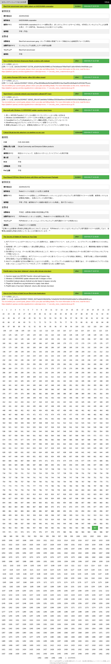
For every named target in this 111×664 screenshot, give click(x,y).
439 (58, 406)
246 (89, 360)
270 (16, 368)
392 (101, 394)
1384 (80, 637)
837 (70, 498)
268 (4, 368)
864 (16, 507)
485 (10, 419)
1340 (107, 624)
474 (52, 415)
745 (58, 477)
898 (4, 515)
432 (16, 406)
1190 (65, 587)
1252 (52, 603)
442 (76, 406)
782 (64, 486)
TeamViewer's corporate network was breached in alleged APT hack (27, 94)
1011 (45, 540)
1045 (59, 549)
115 (58, 331)
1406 (10, 645)
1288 (80, 612)
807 (107, 490)
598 (40, 444)
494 (64, 419)
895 (95, 511)
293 (46, 373)
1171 (45, 582)
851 (46, 503)
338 (101, 381)
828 (16, 498)
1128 (79, 570)
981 (70, 532)
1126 (65, 570)
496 (76, 419)
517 (95, 423)
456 (52, 410)
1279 (17, 612)
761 (46, 482)
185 (46, 347)
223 (58, 356)
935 (10, 524)
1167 (18, 582)
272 (28, 368)
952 (4, 528)
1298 (38, 616)
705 (34, 469)
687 (34, 465)
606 (89, 444)
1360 (24, 633)
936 (16, 524)
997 (59, 536)
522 (16, 427)
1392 (24, 641)
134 (64, 335)
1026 (38, 545)
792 (16, 490)
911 (83, 515)
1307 (100, 616)
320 (101, 377)
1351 (73, 628)
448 (4, 410)
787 (95, 486)
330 (52, 381)
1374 (10, 637)
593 (10, 444)
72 (40, 322)
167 (46, 343)
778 (40, 486)
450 (16, 410)
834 (52, 498)
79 (76, 322)
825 (107, 494)
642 (89, 452)
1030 (66, 545)
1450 (93, 654)
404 (64, 398)
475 (58, 415)
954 (16, 528)
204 (52, 352)
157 (95, 339)
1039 (17, 549)
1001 (85, 536)
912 (89, 515)
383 (46, 394)
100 (76, 326)
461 (83, 410)
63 (102, 318)
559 (22, 436)
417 (34, 402)
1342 (10, 628)
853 (58, 503)
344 (28, 385)
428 (101, 402)
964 (76, 528)
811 (22, 494)
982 (76, 532)
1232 (24, 599)
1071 (17, 557)
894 (89, 511)
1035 (100, 545)
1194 (93, 587)
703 (22, 469)
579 (34, 440)
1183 (18, 587)
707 (46, 469)
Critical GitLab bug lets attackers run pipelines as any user (24, 132)
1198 (10, 591)
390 (89, 394)
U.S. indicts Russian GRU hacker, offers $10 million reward (24, 77)
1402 (93, 641)
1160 (79, 578)
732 (89, 473)
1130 (93, 570)
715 (95, 469)
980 (64, 532)
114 (52, 331)
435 (34, 406)
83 (97, 322)
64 (107, 318)
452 (28, 410)
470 (28, 415)
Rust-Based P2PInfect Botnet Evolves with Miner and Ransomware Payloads (30, 177)
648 (16, 456)
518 (101, 423)
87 (9, 326)
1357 (3, 633)
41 (97, 314)
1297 (31, 616)
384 (52, 394)
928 (76, 519)
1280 (24, 612)
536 (101, 427)
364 (40, 389)
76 (61, 322)
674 (64, 461)
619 (58, 448)
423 (70, 402)
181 (22, 347)
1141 (59, 574)
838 (76, 498)
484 (4, 419)
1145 (86, 574)
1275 (100, 607)
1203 (45, 591)
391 (95, 394)
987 (107, 532)
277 (58, 368)
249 (107, 360)
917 (10, 519)
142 (4, 339)
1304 (80, 616)
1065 (86, 553)
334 (76, 381)
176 (101, 343)
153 (70, 339)
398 (28, 398)
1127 (72, 570)
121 (94, 331)
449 (10, 410)
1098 (93, 561)
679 (95, 461)
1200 (24, 591)
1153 (31, 578)
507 (34, 423)
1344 (24, 628)
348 (52, 385)
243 (70, 360)
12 (56, 310)
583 (58, 440)
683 (10, 465)
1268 (52, 607)
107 (10, 331)
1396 (52, 641)
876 (89, 507)
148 (40, 339)
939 (34, 524)
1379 (45, 637)
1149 (4, 578)
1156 (52, 578)
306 (16, 377)
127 (22, 335)
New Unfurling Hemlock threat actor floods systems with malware (26, 61)
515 (83, 423)
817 (58, 494)
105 (107, 326)
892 (76, 511)
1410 (38, 645)
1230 (10, 599)
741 (34, 477)
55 (61, 318)
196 (4, 352)
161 (10, 343)
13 (61, 310)
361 (22, 389)
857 (83, 503)
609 (107, 444)
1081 (86, 557)
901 (22, 515)
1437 (3, 654)
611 (10, 448)
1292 (107, 612)
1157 (59, 578)
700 (4, 469)
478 (76, 415)
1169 (31, 582)
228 (89, 356)
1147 (100, 574)
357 (107, 385)
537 (107, 427)
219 (34, 356)
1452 (107, 654)
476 (64, 415)
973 (22, 532)
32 (50, 314)
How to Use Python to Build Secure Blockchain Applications (24, 293)
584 (64, 440)
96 (55, 326)
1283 (45, 612)
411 (107, 398)
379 (22, 394)
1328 (24, 624)
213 (107, 352)
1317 (59, 620)
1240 (80, 599)
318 (89, 377)
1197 (3, 591)
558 (16, 436)
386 (64, 394)
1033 (86, 545)
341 (10, 385)
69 (24, 322)
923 (46, 519)
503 (10, 423)
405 (70, 398)
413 (10, 402)
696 (89, 465)
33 (55, 314)
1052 (107, 549)
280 (76, 368)
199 (22, 352)
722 (28, 473)
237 (34, 360)
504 (16, 423)
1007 (17, 540)
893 (83, 511)
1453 (39, 658)
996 (53, 536)
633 (34, 452)
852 (52, 503)
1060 (52, 553)
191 (83, 347)
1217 (31, 595)
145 (22, 339)
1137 (31, 574)
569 (83, 436)
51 (40, 318)
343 (22, 385)
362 (28, 389)
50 (35, 318)
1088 (24, 561)
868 (40, 507)
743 (46, 477)
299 (83, 373)
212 (101, 352)
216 (16, 356)
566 (64, 436)
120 (88, 331)
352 (76, 385)
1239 (73, 599)
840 (89, 498)
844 (4, 503)
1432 (80, 649)
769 (95, 482)
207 (70, 352)
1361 (31, 633)
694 (76, 465)
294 (52, 373)
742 (40, 477)
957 (34, 528)
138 (89, 335)
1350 (66, 628)
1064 (80, 553)
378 (16, 394)
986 (101, 532)
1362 (38, 633)
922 (40, 519)
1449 (86, 654)
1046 (66, 549)
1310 (10, 620)
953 (10, 528)
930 (89, 519)
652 (40, 456)
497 (83, 419)
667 (22, 461)
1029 (59, 545)
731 (83, 473)
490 (40, 419)
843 (107, 498)
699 (107, 465)
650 (28, 456)
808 (4, 494)
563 (46, 436)
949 (95, 524)
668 (28, 461)
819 (70, 494)
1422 (10, 649)
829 (22, 498)
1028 (52, 545)
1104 (25, 565)
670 (40, 461)
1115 (99, 565)
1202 (38, 591)
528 (52, 427)
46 (14, 318)
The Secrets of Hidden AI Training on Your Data (20, 237)
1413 (59, 645)
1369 (86, 633)
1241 (86, 599)
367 (58, 389)
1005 (3, 540)
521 (10, 427)
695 (83, 465)
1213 (3, 595)
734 (101, 473)
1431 (73, 649)
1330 (38, 624)
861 (107, 503)
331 (58, 381)
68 (19, 322)
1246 (10, 603)
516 (89, 423)
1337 (86, 624)
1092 (52, 561)
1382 (66, 637)
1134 (11, 574)
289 (22, 373)
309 (34, 377)
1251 (45, 603)
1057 (31, 553)
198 (16, 352)
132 (52, 335)
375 (107, 389)
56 (66, 318)
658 (76, 456)
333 (70, 381)
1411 (45, 645)
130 (40, 335)
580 (40, 440)
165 (34, 343)
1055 (17, 553)
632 (28, 452)
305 (10, 377)
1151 (18, 578)
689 (46, 465)
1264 (24, 607)
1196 (106, 587)
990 (17, 536)
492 (52, 419)
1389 (3, 641)
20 (98, 310)
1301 (59, 616)
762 (52, 482)
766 (76, 482)
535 (95, 427)
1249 (31, 603)
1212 (107, 591)
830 (28, 498)
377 (10, 394)
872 (64, 507)
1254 (66, 603)
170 (64, 343)
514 (76, 423)
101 (83, 326)
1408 (24, 645)
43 (107, 314)
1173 (59, 582)
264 (89, 364)
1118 (11, 570)
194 (101, 347)
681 (107, 461)
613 (22, 448)
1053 (3, 553)
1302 (66, 616)
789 (107, 486)
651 (34, 456)
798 (52, 490)
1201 (31, 591)
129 (34, 335)
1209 (86, 591)
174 (89, 343)
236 (28, 360)
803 (83, 490)
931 (95, 519)
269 (10, 368)
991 (23, 536)
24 (9, 314)
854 (64, 503)
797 (46, 490)
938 (28, 524)
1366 (66, 633)
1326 (10, 624)
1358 (10, 633)
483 (107, 415)
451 (22, 410)
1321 (86, 620)
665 (10, 461)
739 (22, 477)
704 (28, 469)
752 (101, 477)
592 (4, 444)
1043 (45, 549)
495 (70, 419)
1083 (100, 557)
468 (16, 415)
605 (83, 444)
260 (64, 364)
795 (34, 490)
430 (4, 406)
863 (10, 507)
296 (64, 373)
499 (95, 419)
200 (28, 352)
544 (40, 431)
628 (4, 452)
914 (101, 515)
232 (4, 360)
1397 (59, 641)
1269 (59, 607)
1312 (24, 620)
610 (4, 448)
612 (16, 448)
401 (46, 398)
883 (22, 511)
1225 (86, 595)
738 (16, 477)
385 (58, 394)
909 (70, 515)
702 (16, 469)
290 (28, 373)
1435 (100, 649)
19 (93, 310)
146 (28, 339)
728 (64, 473)
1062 (66, 553)
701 (10, 469)
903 (34, 515)
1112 (79, 565)
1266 (38, 607)
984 (89, 532)
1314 (38, 620)
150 (52, 339)
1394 (38, 641)
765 (70, 482)
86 (3, 326)
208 (77, 352)
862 (4, 507)
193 (95, 347)
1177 (86, 582)
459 (70, 410)
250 (4, 364)
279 (70, 368)
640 (76, 452)
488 (28, 419)
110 (29, 331)
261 (70, 364)
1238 (66, 599)
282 (89, 368)
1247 (17, 603)
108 (16, 331)
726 (52, 473)
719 (10, 473)
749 (83, 477)
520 (4, 427)
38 (81, 314)
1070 (10, 557)
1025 (31, 545)
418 (40, 402)
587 (83, 440)
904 (40, 515)
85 (107, 322)
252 (16, 364)
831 (34, 498)
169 (58, 343)
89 (19, 326)
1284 (52, 612)
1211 (100, 591)
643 (95, 452)
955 (22, 528)
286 (4, 373)
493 (58, 419)
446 (101, 406)
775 (22, 486)
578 (28, 440)
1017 (86, 540)
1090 (38, 561)
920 (28, 519)
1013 (59, 540)
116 (64, 331)
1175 (72, 582)
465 (107, 410)
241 (58, 360)
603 (70, 444)
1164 (106, 578)
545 (46, 431)
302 (101, 373)
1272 (80, 607)
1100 (107, 561)
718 (4, 473)
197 (10, 352)
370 (76, 389)
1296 (24, 616)
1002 (92, 536)
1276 (107, 607)
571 (95, 436)
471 (34, 415)
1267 (45, 607)
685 (22, 465)
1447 (73, 654)
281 (83, 368)
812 (28, 494)
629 (10, 452)
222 (52, 356)
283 (95, 368)
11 (51, 310)
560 (28, 436)
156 (89, 339)
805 (95, 490)
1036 (107, 545)
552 (89, 431)
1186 (38, 587)
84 (102, 322)
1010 (38, 540)
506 (28, 423)
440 (64, 406)
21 (103, 310)
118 (76, 331)
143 (10, 339)
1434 (93, 649)
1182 (11, 587)
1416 (80, 645)
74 (50, 322)
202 (40, 352)
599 (46, 444)
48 (24, 318)
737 (10, 477)
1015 (73, 540)
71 (35, 322)
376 (4, 394)
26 (19, 314)
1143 (72, 574)
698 (101, 465)
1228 (107, 595)
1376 (24, 637)
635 (46, 452)
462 (89, 410)
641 (83, 452)
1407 (17, 645)
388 (76, 394)
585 (70, 440)
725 (46, 473)
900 (16, 515)
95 (50, 326)
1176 (79, 582)
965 (83, 528)
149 (46, 339)
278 (64, 368)
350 (64, 385)
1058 (38, 553)
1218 (38, 595)
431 (10, 406)
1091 (45, 561)
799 (58, 490)
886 (40, 511)
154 (76, 339)
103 (95, 326)
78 (71, 322)
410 (101, 398)
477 (70, 415)
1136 (24, 574)
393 (107, 394)
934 (4, 524)
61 (92, 318)
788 (101, 486)
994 (41, 536)
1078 (66, 557)
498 (89, 419)
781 (58, 486)
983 (83, 532)
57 (71, 318)
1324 (107, 620)
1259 (100, 603)
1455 (53, 658)
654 (52, 456)
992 (29, 536)
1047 (73, 549)
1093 (59, 561)
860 (101, 503)
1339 (100, 624)
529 (58, 427)
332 (64, 381)
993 (35, 536)
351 (70, 385)
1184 (24, 587)
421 (58, 402)
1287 (73, 612)
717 (107, 469)
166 (40, 343)
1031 (73, 545)
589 (95, 440)
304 (4, 377)
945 (70, 524)
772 (4, 486)
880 (4, 511)
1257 (86, 603)
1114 (93, 565)
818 (64, 494)
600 (52, 444)
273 (34, 368)
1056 (24, 553)
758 (28, 482)
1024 (24, 545)
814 (40, 494)
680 (101, 461)
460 (76, 410)
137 (83, 335)
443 (83, 406)
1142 (65, 574)
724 (40, 473)
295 (58, 373)
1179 (100, 582)
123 (106, 331)
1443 (45, 654)
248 (101, 360)
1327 (17, 624)
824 (101, 494)
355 (95, 385)
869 (46, 507)
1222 (66, 595)
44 (3, 318)
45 (9, 318)
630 (16, 452)
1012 (52, 540)
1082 (93, 557)
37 (76, 314)
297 (70, 373)
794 (28, 490)
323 (10, 381)
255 (34, 364)
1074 (38, 557)
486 (16, 419)
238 (40, 360)
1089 (31, 561)
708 (52, 469)
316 (76, 377)
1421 (3, 649)
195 (107, 347)
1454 (46, 658)
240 (52, 360)
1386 (93, 637)
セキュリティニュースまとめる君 (14, 2)
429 (107, 402)
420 (52, 402)
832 (40, 498)
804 (89, 490)
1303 (73, 616)
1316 (52, 620)
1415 (73, 645)
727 (58, 473)
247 (95, 360)
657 (70, 456)
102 (89, 326)
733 (95, 473)
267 (107, 364)
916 (4, 519)
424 (76, 402)
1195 (100, 587)
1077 (59, 557)
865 (22, 507)
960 (52, 528)
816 (52, 494)
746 (64, 477)
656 (64, 456)
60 (87, 318)
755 (10, 482)
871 (58, 507)
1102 (11, 565)
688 (40, 465)
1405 (3, 645)
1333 (59, 624)
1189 (59, 587)
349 (58, 385)
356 (101, 385)
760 (40, 482)
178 (4, 347)
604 (76, 444)
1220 (52, 595)
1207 (72, 591)
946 (76, 524)
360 (16, 389)
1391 (17, 641)
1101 (4, 565)
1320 (80, 620)
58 (76, 318)
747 (70, 477)
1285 (59, 612)
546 (52, 431)
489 (34, 419)
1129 (86, 570)
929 (83, 519)
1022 (10, 545)
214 (4, 356)
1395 (45, 641)
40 (92, 314)
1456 (60, 658)
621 (70, 448)
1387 (100, 637)
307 (22, 377)
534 (89, 427)
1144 (79, 574)
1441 (31, 654)
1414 (66, 645)
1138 (38, 574)
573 (107, 436)
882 (16, 511)
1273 (86, 607)
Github (107, 2)
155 (83, 339)
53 (50, 318)
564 (52, 436)
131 (46, 335)
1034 (93, 545)
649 (22, 456)
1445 (59, 654)
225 (70, 356)
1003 (99, 536)
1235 (45, 599)
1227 (100, 595)
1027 (45, 545)
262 (76, 364)
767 (83, 482)
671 (46, 461)
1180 (106, 582)
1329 (31, 624)
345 (34, 385)
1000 (78, 536)
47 (19, 318)
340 (4, 385)
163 (22, 343)
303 (107, 373)
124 (4, 335)
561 (34, 436)
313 (58, 377)
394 (4, 398)
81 (87, 322)
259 (58, 364)
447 (107, 406)
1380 (52, 637)
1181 (4, 587)
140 (101, 335)
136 (76, 335)
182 (28, 347)
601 (58, 444)
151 (58, 339)
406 (77, 398)
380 (28, 394)
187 (58, 347)
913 (95, 515)
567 (70, 436)
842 (101, 498)
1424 (24, 649)
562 (40, 436)
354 (89, 385)
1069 (3, 557)
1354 (93, 628)
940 (40, 524)
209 (83, 352)
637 (58, 452)
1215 (17, 595)
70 (29, 322)
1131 (99, 570)
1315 (45, 620)
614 (28, 448)
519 (107, 423)
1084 (107, 557)
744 (52, 477)
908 (64, 515)
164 (28, 343)
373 (95, 389)
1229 (3, 599)
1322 (93, 620)
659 (83, 456)
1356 (107, 628)
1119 (18, 570)
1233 (31, 599)
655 (58, 456)
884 (28, 511)
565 (58, 436)
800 (64, 490)
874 (76, 507)
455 (46, 410)
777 (34, 486)
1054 (10, 553)
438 (52, 406)
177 (107, 343)
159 (107, 339)
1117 (4, 570)
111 (34, 331)
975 (34, 532)
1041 (31, 549)
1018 (93, 540)
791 (10, 490)
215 (10, 356)
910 (77, 515)
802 (76, 490)
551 (83, 431)
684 (16, 465)
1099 (100, 561)
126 (16, 335)
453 (34, 410)
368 (64, 389)
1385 (86, 637)
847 (22, 503)
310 (40, 377)
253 (22, 364)
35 (66, 314)
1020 (107, 540)
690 (52, 465)
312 (52, 377)
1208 (79, 591)
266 (101, 364)
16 (77, 310)
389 (83, 394)
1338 (93, 624)
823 (95, 494)
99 (71, 326)
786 (89, 486)
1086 (10, 561)
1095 (73, 561)
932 (101, 519)
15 (72, 310)
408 (89, 398)
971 (10, 532)
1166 (11, 582)
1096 (80, 561)
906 (52, 515)
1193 (86, 587)
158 (101, 339)
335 (83, 381)
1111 (72, 565)
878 (101, 507)
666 (16, 461)
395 (10, 398)
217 (22, 356)
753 (107, 477)
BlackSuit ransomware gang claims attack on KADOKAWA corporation (28, 6)
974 (28, 532)
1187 (45, 587)
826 (4, 498)
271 (22, 368)
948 (89, 524)
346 (40, 385)
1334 (66, 624)
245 (83, 360)
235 (22, 360)
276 (52, 368)
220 (40, 356)
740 (28, 477)
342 (16, 385)
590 (101, 440)
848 (28, 503)
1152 (24, 578)
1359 (17, 633)
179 (10, 347)
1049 (86, 549)
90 (24, 326)
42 (102, 314)
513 (70, 423)
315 (70, 377)
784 (76, 486)
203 (46, 352)
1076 (52, 557)
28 (29, 314)
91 (29, 326)
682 (4, 465)
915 (107, 515)
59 (81, 318)
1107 (45, 565)
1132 (106, 570)
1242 (93, 599)
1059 (45, 553)
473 (46, 415)
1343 (17, 628)
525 (34, 427)
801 (70, 490)
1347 (45, 628)
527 (46, 427)
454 (40, 410)
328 (40, 381)
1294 (10, 616)
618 (52, 448)
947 (83, 524)
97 (61, 326)
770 (101, 482)
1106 (39, 565)
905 (46, 515)
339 (107, 381)
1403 (100, 641)
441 (70, 406)
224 (64, 356)
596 (28, 444)
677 (83, 461)
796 (40, 490)
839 (83, 498)
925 (58, 519)
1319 (73, 620)
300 (89, 373)
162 (16, 343)
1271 (73, 607)
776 (28, 486)
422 (64, 402)
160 (4, 343)
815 (46, 494)
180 (16, 347)
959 (46, 528)
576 (16, 440)
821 (83, 494)
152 (64, 339)
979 (58, 532)
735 (107, 473)
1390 (10, 641)
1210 (93, 591)
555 (107, 431)
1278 (10, 612)
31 (45, 314)
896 (101, 511)
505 (22, 423)
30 (40, 314)
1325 (3, 624)
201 (34, 352)
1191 (72, 587)
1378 (38, 637)
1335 (73, 624)
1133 (4, 574)
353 (83, 385)
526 (40, 427)
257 (46, 364)
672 (52, 461)
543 (34, 431)
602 (64, 444)
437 (46, 406)
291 (34, 373)
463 (95, 410)
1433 (86, 649)
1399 (73, 641)
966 (89, 528)
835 (58, 498)
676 (76, 461)
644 (101, 452)
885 (34, 511)
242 (64, 360)
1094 (66, 561)
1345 (31, 628)
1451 (100, 654)
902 (28, 515)
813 (34, 494)
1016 (80, 540)
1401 (86, 641)
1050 (93, 549)
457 (58, 410)
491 (46, 419)
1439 (17, 654)
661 (95, 456)
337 (95, 381)
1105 (32, 565)
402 (52, 398)
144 (16, 339)
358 (4, 389)
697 (95, 465)
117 (70, 331)
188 (64, 347)
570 (89, 436)
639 (70, 452)
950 (101, 524)
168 (52, 343)
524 (28, 427)
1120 (24, 570)
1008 (24, 540)
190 (76, 347)
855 (70, 503)
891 (70, 511)
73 (45, 322)
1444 (52, 654)
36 (71, 314)
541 (22, 431)
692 (64, 465)
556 (4, 436)
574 (4, 440)
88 (14, 326)
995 (47, 536)
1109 (59, 565)
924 (52, 519)
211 (95, 352)
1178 (93, 582)
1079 (73, 557)
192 (89, 347)
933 (107, 519)
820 (76, 494)
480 (89, 415)
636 (52, 452)
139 (95, 335)
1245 (3, 603)
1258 (93, 603)
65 (3, 322)
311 (46, 377)
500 (101, 419)
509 (46, 423)
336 (89, 381)
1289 (86, 612)
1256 (80, 603)
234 (16, 360)
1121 (31, 570)
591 (107, 440)
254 (28, 364)
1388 (107, 637)
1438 (10, 654)
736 (4, 477)
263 (83, 364)
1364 (52, 633)
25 (14, 314)
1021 (3, 545)
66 (9, 322)
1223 (73, 595)
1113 (86, 565)
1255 (73, 603)
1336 (80, 624)
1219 (45, 595)
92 (35, 326)
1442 (38, 654)
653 (46, 456)
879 (107, 507)
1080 (80, 557)
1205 (59, 591)
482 (101, 415)
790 (4, 490)
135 (70, 335)
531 (70, 427)
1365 (59, 633)
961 (58, 528)
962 (64, 528)
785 (83, 486)
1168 (24, 582)
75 (55, 322)
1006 (10, 540)
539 (10, 431)
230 (101, 356)
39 (87, 314)
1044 (52, 549)
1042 (38, 549)
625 (95, 448)
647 (10, 456)
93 (40, 326)
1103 (18, 565)
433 (22, 406)
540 (16, 431)
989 (11, 536)
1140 (52, 574)
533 (83, 427)
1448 (80, 654)
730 (76, 473)
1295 (17, 616)
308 (28, 377)
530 (64, 427)
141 (107, 335)
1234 (38, 599)
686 (28, 465)
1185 (31, 587)
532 (76, 427)
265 (95, 364)
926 (64, 519)
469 (22, 415)
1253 (59, 603)
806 (101, 490)
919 (22, 519)
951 (107, 524)
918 (16, 519)
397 (22, 398)
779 (46, 486)
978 (52, 532)
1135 (18, 574)
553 (95, 431)
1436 (107, 649)
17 (82, 310)
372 (89, 389)
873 (70, 507)
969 (107, 528)
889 (58, 511)
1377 (31, 637)
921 (34, 519)
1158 (65, 578)
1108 (52, 565)
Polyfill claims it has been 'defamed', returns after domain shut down (27, 271)
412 (4, 402)
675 (70, 461)
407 (83, 398)
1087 (17, 561)
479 (83, 415)
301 (95, 373)
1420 (107, 645)
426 (89, 402)
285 (107, 368)
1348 (52, 628)
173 (83, 343)
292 (40, 373)
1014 (66, 540)
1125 (58, 570)
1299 (45, 616)
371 (83, 389)
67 (14, 322)
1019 (100, 540)
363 (34, 389)
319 (95, 377)
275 (46, 368)
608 (101, 444)
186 (52, 347)
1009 (31, 540)
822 (89, 494)
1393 (31, 641)
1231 (17, 599)
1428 (52, 649)
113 (46, 331)
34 (61, 314)
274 (40, 368)
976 (40, 532)
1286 (66, 612)
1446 (66, 654)
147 (34, 339)
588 (89, 440)
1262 (10, 607)
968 (101, 528)
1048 (80, 549)
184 (40, 347)
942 (52, 524)
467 (10, 415)
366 (52, 389)
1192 (79, 587)
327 (34, 381)
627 (107, 448)
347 (46, 385)
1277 (3, 612)
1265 (31, 607)
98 (66, 326)
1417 (86, 645)
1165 (4, 582)
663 (107, 456)
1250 (38, 603)
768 (89, 482)
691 (58, 465)
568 (76, 436)
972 (16, 532)
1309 (3, 620)
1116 (106, 565)
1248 (24, 603)
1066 (93, 553)
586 (76, 440)
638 (64, 452)
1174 (65, 582)
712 (76, 469)
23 (3, 314)
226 (76, 356)
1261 (3, 607)
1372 (107, 633)
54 (55, 318)
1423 (17, 649)
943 (58, 524)
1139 (45, 574)
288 (16, 373)
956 (28, 528)
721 (22, 473)
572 (101, 436)
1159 (72, 578)
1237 (59, 599)
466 (4, 415)
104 (101, 326)
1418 (93, 645)
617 (46, 448)
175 (95, 343)
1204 (52, 591)
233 (10, 360)
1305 (86, 616)
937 (22, 524)
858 (89, 503)
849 (34, 503)
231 (107, 356)
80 (81, 322)
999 (71, 536)
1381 (59, 637)
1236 (52, 599)
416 (28, 402)
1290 (93, 612)
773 (10, 486)
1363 (45, 633)
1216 (24, 595)
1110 (66, 565)
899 (10, 515)
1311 (17, 620)
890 (64, 511)
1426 (38, 649)
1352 (80, 628)
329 (46, 381)
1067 (100, 553)
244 (76, 360)
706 (40, 469)
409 (95, 398)
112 (40, 331)
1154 (38, 578)
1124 (52, 570)
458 (64, 410)
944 (64, 524)
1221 (59, 595)
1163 (100, 578)
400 (40, 398)
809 (10, 494)
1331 (45, 624)
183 (34, 347)
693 (70, 465)
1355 (100, 628)
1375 (17, 637)
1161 (86, 578)
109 (22, 331)
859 (95, 503)
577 (22, 440)
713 (83, 469)
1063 (73, 553)
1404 (107, 641)
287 (10, 373)
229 (95, 356)
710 (64, 469)
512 (64, 423)
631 (22, 452)
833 (46, 498)
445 (95, 406)
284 (101, 368)
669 (34, 461)
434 (28, 406)
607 (95, 444)
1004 (106, 536)
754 (4, 482)
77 (66, 322)
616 (40, 448)
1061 (59, 553)
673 (58, 461)
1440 (24, 654)
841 (95, 498)
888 (52, 511)
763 (58, 482)
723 (34, 473)
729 (70, 473)
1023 (17, 545)
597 (34, 444)
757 (22, 482)
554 (101, 431)
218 (28, 356)
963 (70, 528)
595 (22, 444)
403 (58, 398)
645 (107, 452)
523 (22, 427)
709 (58, 469)
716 (101, 469)
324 (16, 381)
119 (82, 331)
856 (76, 503)
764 (64, 482)
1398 (66, 641)
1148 (106, 574)
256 (40, 364)
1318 (66, 620)
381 (34, 394)
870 (52, 507)
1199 (17, 591)
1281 (31, 612)
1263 (17, 607)
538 (4, 431)
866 (28, 507)
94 (45, 326)
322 (4, 381)
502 (4, 423)
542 (28, 431)
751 (95, 477)
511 (58, 423)
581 (46, 440)
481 (95, 415)
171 (70, 343)
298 (76, 373)
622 (76, 448)
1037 (3, 549)
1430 (66, 649)
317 (83, 377)
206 (64, 352)
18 (87, 310)
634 (40, 452)
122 (100, 331)
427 (95, 402)
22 (108, 310)
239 (46, 360)
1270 (66, 607)
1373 (3, 637)
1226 (93, 595)
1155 (45, 578)
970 (4, 532)
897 (107, 511)
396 (16, 398)
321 (107, 377)
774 (16, 486)
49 (29, 318)
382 (40, 394)
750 (89, 477)
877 (95, 507)
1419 (100, 645)
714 (89, 469)
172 (76, 343)
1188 (52, 587)
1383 (73, 637)
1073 (31, 557)
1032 (80, 545)
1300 (52, 616)
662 (101, 456)
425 (83, 402)
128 (28, 335)
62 (97, 318)
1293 (3, 616)
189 (70, 347)
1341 (3, 628)
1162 (93, 578)
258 (52, 364)
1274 (93, 607)
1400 (80, 641)
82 (92, 322)
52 (45, 318)
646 (4, 456)
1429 (59, 649)
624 (89, 448)
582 (52, 440)
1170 (38, 582)
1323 (100, 620)
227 (83, 356)
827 (10, 498)
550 (76, 431)
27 (24, 314)
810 (16, 494)
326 (28, 381)
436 (40, 406)
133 (58, 335)
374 (101, 389)
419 (46, 402)
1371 (100, 633)
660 (89, 456)
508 (40, 423)
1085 (3, 561)
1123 (45, 570)
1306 (93, 616)
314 (64, 377)
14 (67, 310)
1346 (38, 628)
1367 (73, 633)
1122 (38, 570)
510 (52, 423)
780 (52, 486)
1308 (107, 616)
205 (58, 352)
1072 (24, 557)
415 (22, 402)
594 (16, 444)
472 (40, 415)
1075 (45, 557)
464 (101, 410)
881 (10, 511)
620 (64, 448)
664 (4, 461)
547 (58, 431)
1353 (86, 628)
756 (16, 482)
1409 (31, 645)
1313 (31, 620)
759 (34, 482)
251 (10, 364)
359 (10, 389)
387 (70, 394)
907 (58, 515)
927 (70, 519)
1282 (38, 612)
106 (4, 331)
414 (16, 402)
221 (46, 356)
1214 (10, 595)
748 (76, 477)
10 (46, 310)
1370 (93, 633)
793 (22, 490)
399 (34, 398)
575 (10, 440)
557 (10, 436)
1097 (87, 561)
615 (34, 448)
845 (10, 503)
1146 (93, 574)
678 (89, 461)
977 (46, 532)
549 (70, 431)
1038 (10, 549)
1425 (31, 649)
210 (89, 352)
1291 (100, 612)
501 (107, 419)
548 (64, 431)
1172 (52, 582)
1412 (52, 645)
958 (40, 528)
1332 (52, 624)
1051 (100, 549)
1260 (107, 603)
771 (107, 482)
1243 (100, 599)
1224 (80, 595)
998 (65, 536)
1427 (45, 649)
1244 (107, 599)
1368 (80, 633)
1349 (59, 628)
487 (22, 419)
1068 (107, 553)
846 (16, 503)
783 (70, 486)
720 (16, 473)
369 (70, 389)
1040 (24, 549)
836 (64, 498)
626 (101, 448)
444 (89, 406)
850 (40, 503)
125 (10, 335)
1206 (66, 591)
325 (22, 381)
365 (46, 389)
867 (34, 507)
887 (46, 511)
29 (35, 314)
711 (70, 469)
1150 (11, 578)
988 (4, 536)
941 (46, 524)
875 (83, 507)
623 (83, 448)
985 (95, 532)
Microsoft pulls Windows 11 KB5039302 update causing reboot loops (27, 110)
